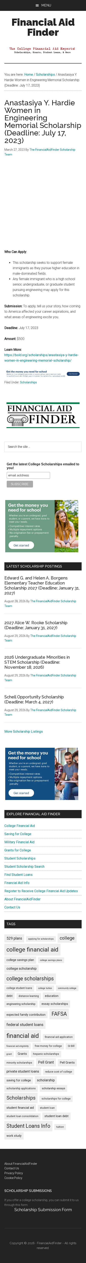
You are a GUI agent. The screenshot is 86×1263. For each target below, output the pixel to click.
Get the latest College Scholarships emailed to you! (43, 466)
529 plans (14, 938)
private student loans (22, 1071)
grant (9, 1054)
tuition (60, 1126)
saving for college (18, 1080)
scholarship (46, 1080)
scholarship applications (21, 1088)
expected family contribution (26, 1015)
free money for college (48, 1046)
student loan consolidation (22, 1116)
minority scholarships (19, 1062)
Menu (46, 5)
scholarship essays (53, 1088)
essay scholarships (55, 1004)
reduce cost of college (58, 1071)
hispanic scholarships (46, 1053)
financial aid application (59, 1037)
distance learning (29, 996)
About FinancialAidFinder (22, 899)
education (51, 996)
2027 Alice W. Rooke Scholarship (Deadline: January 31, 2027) (35, 625)
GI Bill (71, 1046)
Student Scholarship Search (24, 867)
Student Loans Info (28, 1126)
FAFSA (59, 1014)
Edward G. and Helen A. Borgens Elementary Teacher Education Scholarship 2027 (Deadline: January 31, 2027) (42, 585)
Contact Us (12, 907)
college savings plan (20, 960)
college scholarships (30, 979)
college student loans (19, 988)
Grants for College (17, 850)
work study (14, 1136)
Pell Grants (67, 1062)
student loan (47, 1107)
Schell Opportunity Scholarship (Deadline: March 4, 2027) (34, 699)
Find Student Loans (18, 875)
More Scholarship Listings (23, 732)
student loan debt (56, 1116)
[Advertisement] (43, 206)
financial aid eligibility (17, 1046)
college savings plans (51, 960)
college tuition (45, 988)
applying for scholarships (41, 939)
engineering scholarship (20, 1003)
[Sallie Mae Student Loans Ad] (43, 377)
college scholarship (21, 968)
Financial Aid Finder (43, 27)
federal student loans (24, 1024)
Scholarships (28, 382)
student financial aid (20, 1108)
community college (67, 988)
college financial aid (32, 949)
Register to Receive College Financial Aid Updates (41, 891)
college (67, 938)
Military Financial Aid (19, 842)
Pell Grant (46, 1062)
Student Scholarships (19, 858)
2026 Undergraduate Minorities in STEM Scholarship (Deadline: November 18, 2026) (37, 662)
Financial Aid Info (16, 883)
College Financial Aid (19, 826)
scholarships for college (56, 1098)
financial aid (22, 1035)
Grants (22, 1054)
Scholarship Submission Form (43, 1209)
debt (9, 996)
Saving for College (17, 834)
